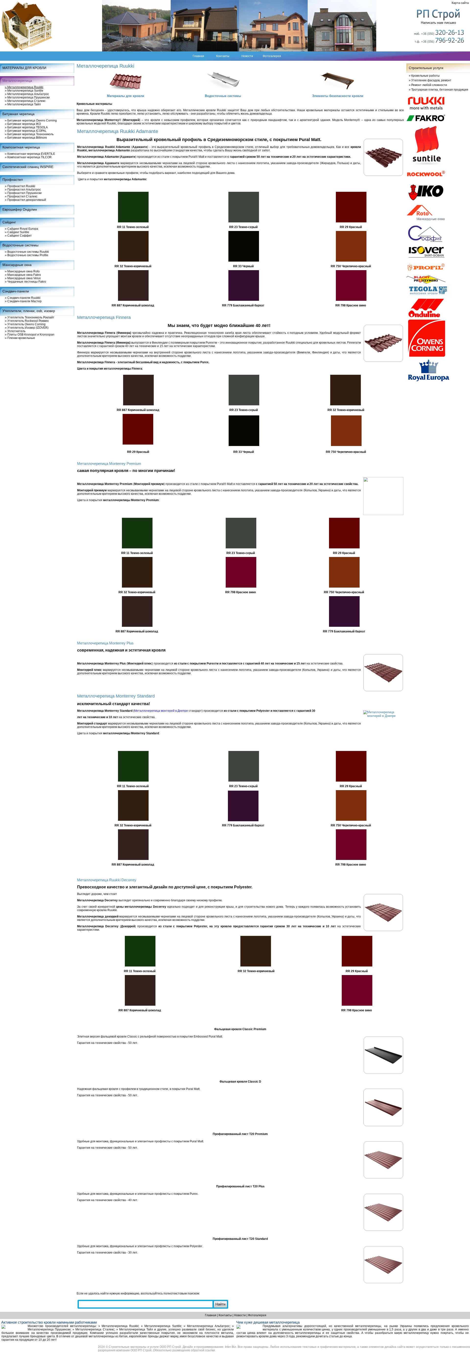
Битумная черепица (18, 114)
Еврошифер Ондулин (19, 209)
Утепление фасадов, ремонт (430, 80)
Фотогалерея (272, 56)
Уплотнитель (15, 331)
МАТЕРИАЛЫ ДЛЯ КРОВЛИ (24, 68)
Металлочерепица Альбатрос (27, 94)
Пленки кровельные (20, 338)
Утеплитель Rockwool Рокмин (27, 321)
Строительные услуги (426, 68)
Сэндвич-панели (15, 291)
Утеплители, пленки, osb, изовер (28, 311)
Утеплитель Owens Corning (25, 324)
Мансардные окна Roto (22, 271)
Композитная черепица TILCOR (28, 157)
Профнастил (12, 179)
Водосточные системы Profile (26, 255)
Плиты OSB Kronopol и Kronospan (29, 334)
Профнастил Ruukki (20, 186)
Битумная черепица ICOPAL (26, 131)
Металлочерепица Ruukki (24, 87)
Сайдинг (9, 222)
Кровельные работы (424, 75)
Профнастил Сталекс (21, 196)
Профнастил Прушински (23, 193)
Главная (198, 56)
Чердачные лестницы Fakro (25, 281)
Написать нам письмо (438, 22)
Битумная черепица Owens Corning (31, 120)
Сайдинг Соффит (18, 235)
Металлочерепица (17, 81)
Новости (247, 56)
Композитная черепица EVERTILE (30, 154)
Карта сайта (460, 3)
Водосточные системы (20, 245)
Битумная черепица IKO (23, 124)
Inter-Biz (230, 1347)
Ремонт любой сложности (428, 85)
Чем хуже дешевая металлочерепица (268, 1322)
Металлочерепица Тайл (23, 104)
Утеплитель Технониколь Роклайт (29, 317)
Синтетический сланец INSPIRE (27, 167)
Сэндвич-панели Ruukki (22, 298)
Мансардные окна (17, 265)
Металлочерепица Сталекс (25, 101)
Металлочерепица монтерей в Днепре (161, 710)
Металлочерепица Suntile (24, 90)
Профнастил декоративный (25, 200)
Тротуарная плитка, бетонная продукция (438, 89)
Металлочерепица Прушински (27, 97)
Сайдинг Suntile (17, 232)
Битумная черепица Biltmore (26, 137)
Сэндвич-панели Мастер (23, 301)
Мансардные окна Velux (23, 278)
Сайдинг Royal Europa (21, 228)
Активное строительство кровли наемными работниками (49, 1322)
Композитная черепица (21, 147)
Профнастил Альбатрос (23, 189)
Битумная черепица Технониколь (29, 134)
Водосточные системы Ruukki (27, 252)
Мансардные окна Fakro (23, 275)
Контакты (222, 56)
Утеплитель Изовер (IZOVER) (26, 327)
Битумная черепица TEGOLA (26, 127)
